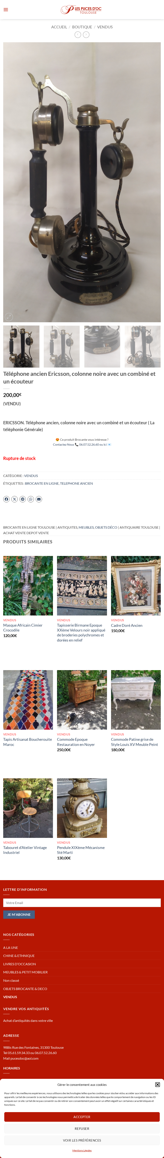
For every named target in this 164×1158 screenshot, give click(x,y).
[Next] (152, 182)
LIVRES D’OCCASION (19, 964)
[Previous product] (86, 34)
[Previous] (12, 182)
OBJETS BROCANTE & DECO (25, 989)
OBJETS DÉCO (106, 527)
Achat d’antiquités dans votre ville (28, 1020)
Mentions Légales (82, 1150)
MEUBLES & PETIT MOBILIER (25, 972)
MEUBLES (86, 527)
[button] (157, 1084)
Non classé (11, 980)
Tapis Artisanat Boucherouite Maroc (27, 742)
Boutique (82, 27)
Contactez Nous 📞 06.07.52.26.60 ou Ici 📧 (82, 444)
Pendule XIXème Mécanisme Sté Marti (81, 850)
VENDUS (105, 27)
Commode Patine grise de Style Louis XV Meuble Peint (134, 742)
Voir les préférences (82, 1140)
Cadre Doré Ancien (126, 625)
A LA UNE (10, 947)
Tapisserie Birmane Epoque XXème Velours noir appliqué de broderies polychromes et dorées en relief (81, 632)
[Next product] (78, 34)
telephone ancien (76, 483)
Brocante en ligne (42, 483)
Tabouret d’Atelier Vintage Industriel (25, 850)
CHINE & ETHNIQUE (19, 956)
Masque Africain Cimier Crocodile (22, 627)
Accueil (59, 27)
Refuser (82, 1128)
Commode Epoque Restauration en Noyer (76, 742)
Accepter (82, 1117)
